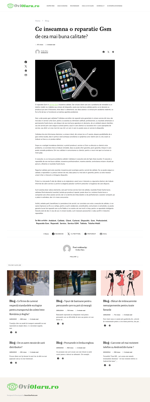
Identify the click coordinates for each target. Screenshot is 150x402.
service (63, 223)
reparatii (54, 223)
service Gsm (53, 105)
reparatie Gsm (42, 223)
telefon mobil (94, 223)
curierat (75, 220)
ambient (52, 220)
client (68, 220)
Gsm (93, 220)
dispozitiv (85, 220)
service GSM (73, 223)
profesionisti (101, 220)
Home (37, 21)
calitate (61, 220)
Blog (47, 21)
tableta (83, 223)
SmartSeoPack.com (31, 395)
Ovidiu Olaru (44, 51)
